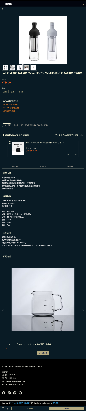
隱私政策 (18, 366)
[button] (83, 310)
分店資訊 (39, 366)
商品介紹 (15, 166)
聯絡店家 (32, 366)
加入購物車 (29, 408)
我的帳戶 (4, 366)
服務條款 (25, 366)
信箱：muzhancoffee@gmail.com (13, 381)
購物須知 (11, 366)
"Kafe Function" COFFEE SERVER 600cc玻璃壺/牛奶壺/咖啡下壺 (29, 344)
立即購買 (66, 408)
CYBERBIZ (56, 403)
